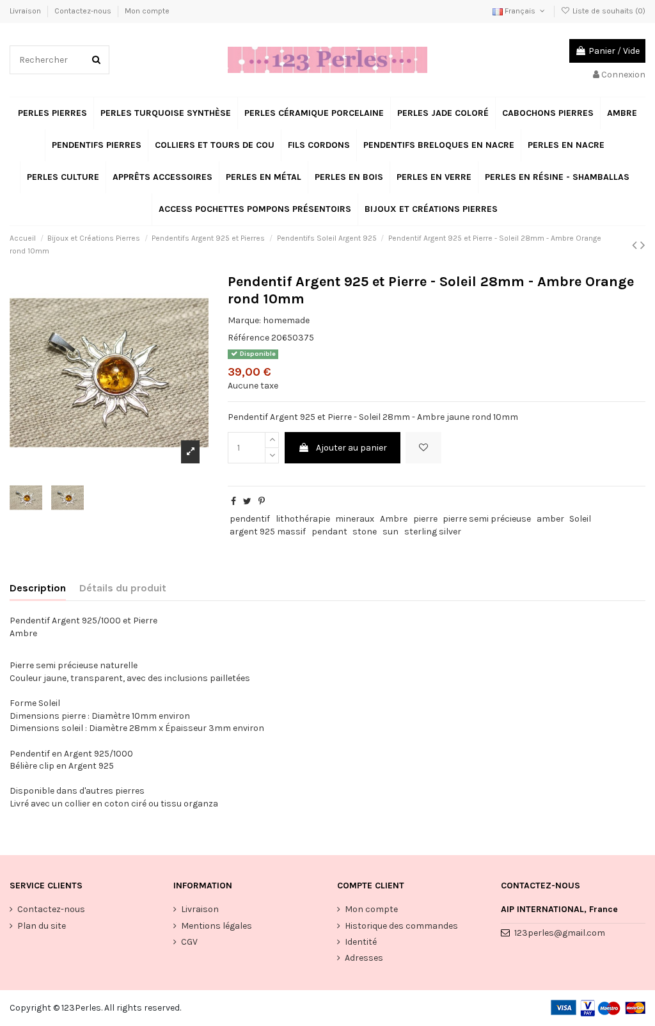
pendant (329, 531)
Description (38, 588)
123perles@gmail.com (559, 932)
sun (391, 531)
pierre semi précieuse (487, 518)
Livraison (26, 10)
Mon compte (147, 10)
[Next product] (642, 245)
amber (550, 518)
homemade (286, 320)
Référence (248, 337)
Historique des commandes (401, 925)
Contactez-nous (83, 10)
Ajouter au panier (351, 447)
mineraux (354, 518)
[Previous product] (636, 245)
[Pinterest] (261, 501)
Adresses (364, 957)
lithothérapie (303, 518)
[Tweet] (247, 501)
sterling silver (432, 531)
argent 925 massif (268, 531)
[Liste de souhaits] (423, 447)
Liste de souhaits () (608, 10)
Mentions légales (216, 925)
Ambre (393, 518)
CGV (189, 941)
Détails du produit (122, 588)
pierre (425, 518)
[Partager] (233, 501)
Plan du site (41, 925)
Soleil (580, 518)
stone (364, 531)
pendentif (250, 518)
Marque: (244, 320)
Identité (361, 941)
